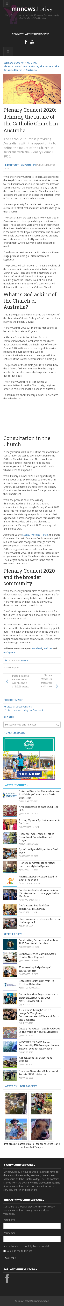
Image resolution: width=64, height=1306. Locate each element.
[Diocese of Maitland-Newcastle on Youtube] (32, 42)
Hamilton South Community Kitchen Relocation (36, 982)
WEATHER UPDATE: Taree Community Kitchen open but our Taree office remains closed (39, 1045)
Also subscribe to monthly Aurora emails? (26, 1246)
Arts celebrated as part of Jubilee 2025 (38, 808)
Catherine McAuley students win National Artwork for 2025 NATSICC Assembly (38, 997)
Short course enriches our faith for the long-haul (39, 920)
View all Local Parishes (19, 706)
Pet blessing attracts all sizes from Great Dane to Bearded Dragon (36, 837)
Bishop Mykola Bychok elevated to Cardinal (39, 822)
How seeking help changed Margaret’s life (35, 969)
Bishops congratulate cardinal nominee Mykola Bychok (37, 864)
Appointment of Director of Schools (35, 1059)
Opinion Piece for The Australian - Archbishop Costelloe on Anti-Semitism (39, 794)
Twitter (48, 648)
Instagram (9, 652)
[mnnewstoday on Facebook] (26, 42)
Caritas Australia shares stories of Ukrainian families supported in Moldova (39, 893)
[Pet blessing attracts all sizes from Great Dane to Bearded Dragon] (16, 1103)
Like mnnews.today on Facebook (25, 710)
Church (23, 660)
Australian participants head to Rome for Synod (38, 878)
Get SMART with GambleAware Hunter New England (37, 955)
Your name (9, 1219)
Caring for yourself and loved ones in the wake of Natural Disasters (39, 1030)
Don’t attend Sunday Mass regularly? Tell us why (34, 907)
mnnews (32, 8)
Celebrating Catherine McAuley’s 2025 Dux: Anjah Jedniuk (38, 942)
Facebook (37, 648)
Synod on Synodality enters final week (38, 851)
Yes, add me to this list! (19, 1251)
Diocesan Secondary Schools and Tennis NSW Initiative (38, 1073)
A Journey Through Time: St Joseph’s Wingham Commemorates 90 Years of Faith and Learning (39, 1014)
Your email (9, 1233)
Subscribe (10, 1258)
